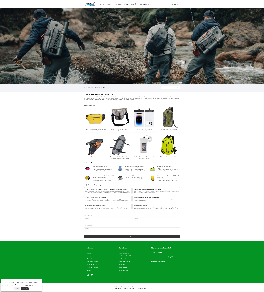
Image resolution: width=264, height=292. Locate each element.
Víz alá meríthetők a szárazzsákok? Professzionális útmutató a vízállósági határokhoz (106, 189)
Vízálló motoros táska (124, 261)
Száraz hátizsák (123, 267)
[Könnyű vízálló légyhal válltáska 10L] (168, 117)
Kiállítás (89, 270)
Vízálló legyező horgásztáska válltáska (168, 156)
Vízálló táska (122, 264)
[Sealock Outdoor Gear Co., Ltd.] (90, 4)
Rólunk (89, 253)
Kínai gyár (89, 256)
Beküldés (132, 236)
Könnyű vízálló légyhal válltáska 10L (168, 129)
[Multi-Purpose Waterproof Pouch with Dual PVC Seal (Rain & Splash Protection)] (88, 177)
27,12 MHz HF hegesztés (93, 264)
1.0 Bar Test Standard (92, 267)
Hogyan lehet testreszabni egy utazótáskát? (96, 197)
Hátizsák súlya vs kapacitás (140, 205)
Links (117, 286)
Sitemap (123, 286)
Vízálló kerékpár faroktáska (95, 156)
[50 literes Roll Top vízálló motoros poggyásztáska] (153, 168)
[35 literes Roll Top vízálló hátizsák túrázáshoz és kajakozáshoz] (153, 177)
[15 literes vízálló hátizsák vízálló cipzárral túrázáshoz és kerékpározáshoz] (120, 168)
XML (133, 286)
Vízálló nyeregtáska (124, 273)
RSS (129, 286)
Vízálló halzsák (122, 259)
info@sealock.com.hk (159, 261)
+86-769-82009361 (157, 252)
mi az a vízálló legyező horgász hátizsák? (95, 205)
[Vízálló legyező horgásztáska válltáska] (168, 144)
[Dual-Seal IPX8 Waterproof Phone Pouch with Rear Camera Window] (144, 144)
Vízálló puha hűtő (123, 270)
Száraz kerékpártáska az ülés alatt (132, 175)
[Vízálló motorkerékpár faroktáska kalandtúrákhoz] (88, 168)
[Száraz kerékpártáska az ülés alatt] (120, 177)
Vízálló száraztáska (124, 253)
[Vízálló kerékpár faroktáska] (95, 144)
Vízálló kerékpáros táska (125, 256)
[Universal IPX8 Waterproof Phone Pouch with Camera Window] (144, 117)
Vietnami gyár (90, 259)
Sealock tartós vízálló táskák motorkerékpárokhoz (146, 197)
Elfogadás (25, 288)
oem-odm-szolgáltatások (93, 261)
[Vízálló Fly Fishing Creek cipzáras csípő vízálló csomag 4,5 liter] (95, 117)
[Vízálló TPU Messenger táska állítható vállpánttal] (120, 117)
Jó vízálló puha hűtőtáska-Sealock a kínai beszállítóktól (147, 189)
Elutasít (17, 288)
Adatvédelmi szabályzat (142, 286)
